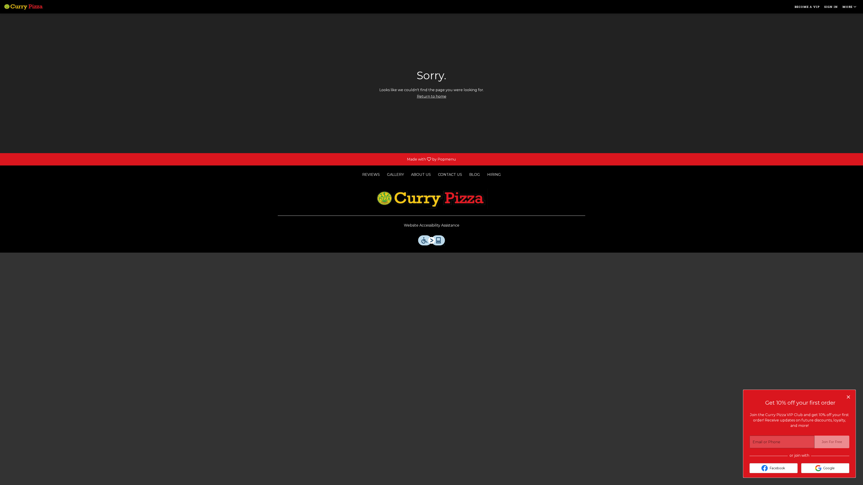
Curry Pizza (431, 199)
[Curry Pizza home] (24, 6)
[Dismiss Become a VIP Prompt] (848, 397)
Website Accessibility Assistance (431, 225)
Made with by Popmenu (229, 159)
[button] (849, 6)
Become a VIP (807, 7)
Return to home (431, 96)
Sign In (831, 7)
